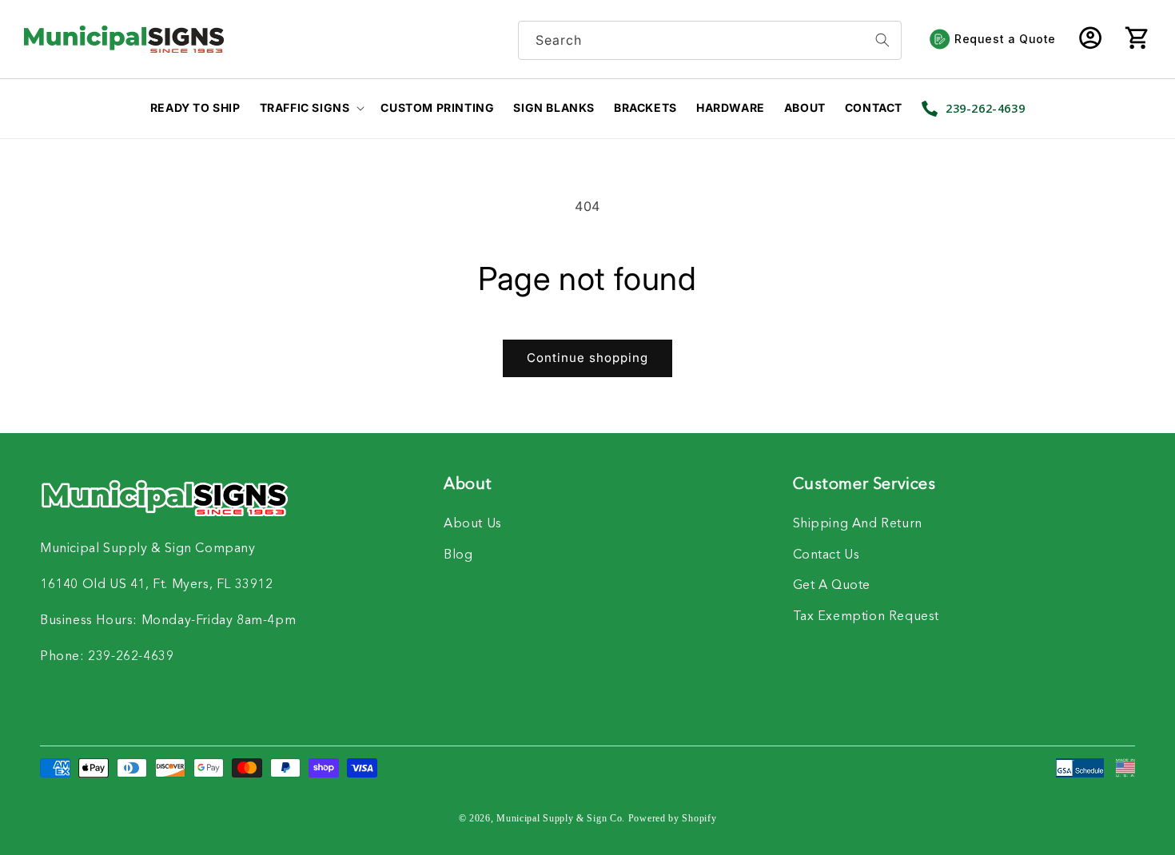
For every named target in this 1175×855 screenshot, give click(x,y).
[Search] (882, 40)
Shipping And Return (857, 524)
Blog (458, 555)
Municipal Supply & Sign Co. (560, 818)
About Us (473, 524)
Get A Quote (832, 585)
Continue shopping (587, 357)
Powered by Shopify (672, 818)
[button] (1136, 39)
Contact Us (826, 555)
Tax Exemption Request (866, 616)
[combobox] (710, 40)
